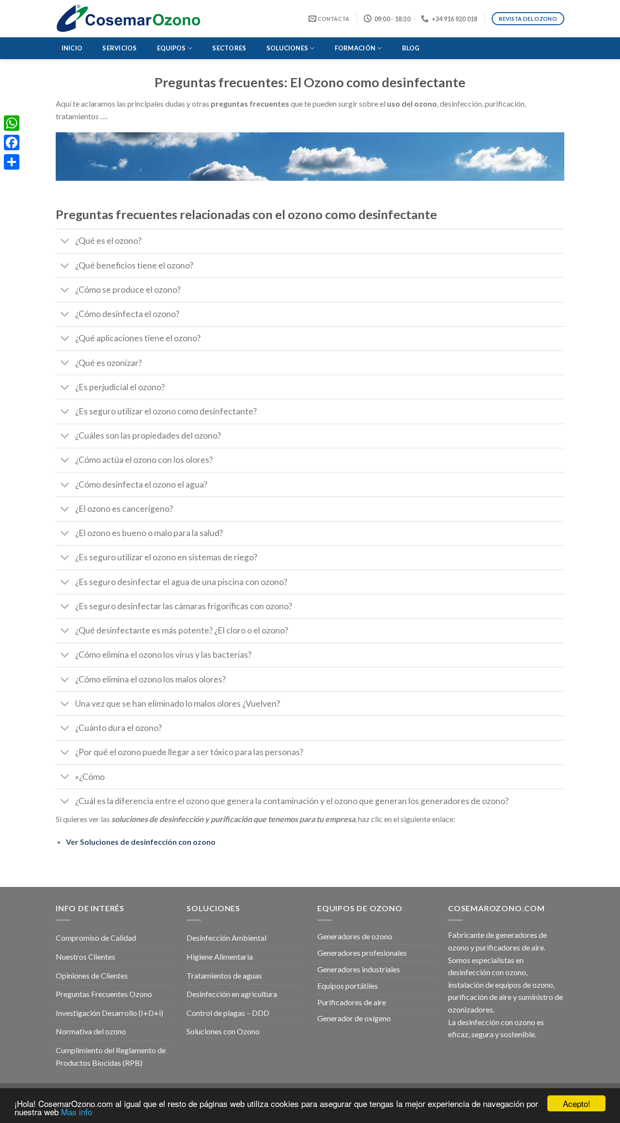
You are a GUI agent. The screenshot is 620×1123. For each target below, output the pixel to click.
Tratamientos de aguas (224, 975)
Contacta (332, 19)
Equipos (171, 48)
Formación (355, 48)
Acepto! (576, 1103)
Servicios (119, 48)
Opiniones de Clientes (92, 975)
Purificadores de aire (351, 1002)
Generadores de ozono (354, 936)
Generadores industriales (358, 969)
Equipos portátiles (347, 985)
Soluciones (287, 48)
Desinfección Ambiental (226, 937)
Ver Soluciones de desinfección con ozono (141, 841)
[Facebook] (11, 142)
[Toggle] (65, 242)
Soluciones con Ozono (223, 1031)
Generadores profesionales (362, 952)
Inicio (72, 48)
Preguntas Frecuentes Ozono (104, 993)
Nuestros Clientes (85, 956)
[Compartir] (11, 162)
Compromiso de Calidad (96, 937)
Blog (411, 48)
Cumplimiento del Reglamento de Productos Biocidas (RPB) (111, 1056)
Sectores (229, 48)
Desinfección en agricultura (231, 993)
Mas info (76, 1112)
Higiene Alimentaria (219, 956)
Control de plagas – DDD (227, 1012)
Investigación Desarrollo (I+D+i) (109, 1012)
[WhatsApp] (11, 123)
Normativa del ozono (91, 1031)
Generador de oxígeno (354, 1018)
